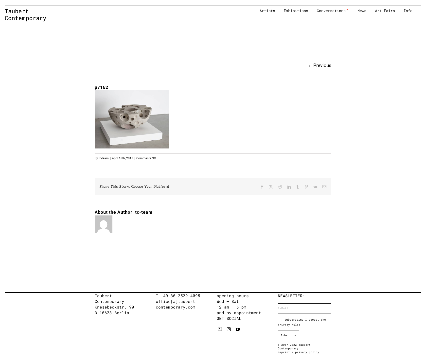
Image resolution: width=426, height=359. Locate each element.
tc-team (104, 158)
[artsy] (220, 329)
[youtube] (238, 329)
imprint (285, 352)
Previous (322, 65)
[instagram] (229, 329)
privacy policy (307, 352)
